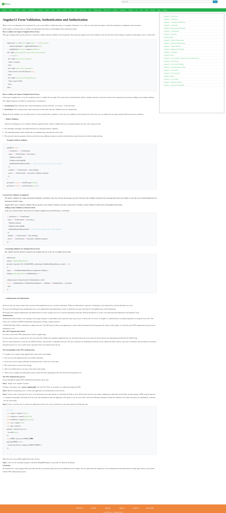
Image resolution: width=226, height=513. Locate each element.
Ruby (75, 10)
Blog (159, 10)
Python (17, 10)
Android (24, 10)
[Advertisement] (80, 486)
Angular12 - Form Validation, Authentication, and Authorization (181, 58)
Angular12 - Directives (170, 34)
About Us (121, 508)
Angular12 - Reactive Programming (174, 40)
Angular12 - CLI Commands (172, 73)
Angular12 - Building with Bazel (173, 82)
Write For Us (107, 10)
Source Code (83, 10)
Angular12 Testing (169, 76)
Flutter (11, 10)
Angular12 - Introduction (171, 16)
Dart (90, 10)
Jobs (141, 10)
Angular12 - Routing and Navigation (174, 49)
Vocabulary (123, 10)
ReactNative (32, 10)
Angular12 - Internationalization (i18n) (174, 67)
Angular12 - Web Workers (171, 61)
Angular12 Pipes (168, 37)
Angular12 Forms (169, 55)
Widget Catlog (97, 10)
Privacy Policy (150, 508)
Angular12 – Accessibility (171, 70)
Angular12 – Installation (170, 19)
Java (70, 10)
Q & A (47, 10)
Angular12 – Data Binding (171, 31)
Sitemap (165, 10)
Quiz (53, 10)
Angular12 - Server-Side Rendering (174, 64)
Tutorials (130, 10)
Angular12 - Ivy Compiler (171, 79)
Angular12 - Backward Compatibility (174, 85)
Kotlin (64, 10)
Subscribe (107, 508)
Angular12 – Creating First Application (174, 22)
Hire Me (93, 508)
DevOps (115, 10)
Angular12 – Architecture (171, 25)
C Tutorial (40, 10)
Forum (58, 10)
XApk (146, 10)
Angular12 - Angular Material (172, 46)
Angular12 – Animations (171, 52)
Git (136, 10)
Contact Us (136, 508)
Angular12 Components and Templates (175, 28)
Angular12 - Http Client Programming (174, 43)
